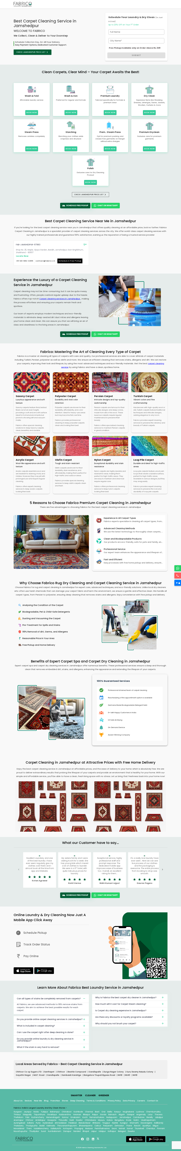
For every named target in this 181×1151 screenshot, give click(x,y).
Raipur (95, 1114)
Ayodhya (146, 1125)
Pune (38, 1123)
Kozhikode (78, 1111)
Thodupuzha (31, 1125)
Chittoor (61, 1071)
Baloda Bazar (84, 1123)
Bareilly (150, 1117)
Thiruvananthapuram (67, 1125)
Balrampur (55, 1111)
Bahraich (112, 1114)
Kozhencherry (37, 1117)
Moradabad (19, 1128)
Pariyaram (108, 1125)
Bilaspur (86, 1114)
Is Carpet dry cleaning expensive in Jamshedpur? (120, 1010)
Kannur (65, 1117)
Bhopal (86, 1131)
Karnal (130, 1128)
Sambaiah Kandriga (72, 1075)
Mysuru (101, 1120)
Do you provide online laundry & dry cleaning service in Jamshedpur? (45, 1039)
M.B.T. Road (39, 1075)
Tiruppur (106, 1123)
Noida (36, 1111)
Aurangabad (19, 1123)
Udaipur (102, 1131)
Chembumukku (153, 1111)
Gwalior (79, 1120)
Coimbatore (138, 1117)
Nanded (77, 1131)
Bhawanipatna (85, 1125)
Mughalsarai (128, 1111)
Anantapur (18, 1120)
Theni (29, 1128)
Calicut (97, 1125)
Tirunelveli (139, 1128)
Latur (150, 1114)
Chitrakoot (67, 1111)
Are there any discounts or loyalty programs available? (124, 1017)
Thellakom (18, 1117)
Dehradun (119, 1125)
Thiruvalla (62, 1120)
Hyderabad (48, 1123)
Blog (46, 1100)
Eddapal (130, 1114)
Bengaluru (119, 1120)
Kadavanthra (65, 1114)
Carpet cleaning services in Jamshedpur (60, 298)
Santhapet (49, 1071)
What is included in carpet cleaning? (36, 1025)
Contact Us (152, 1100)
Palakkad (73, 1123)
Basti (97, 1111)
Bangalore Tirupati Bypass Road (100, 1075)
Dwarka (131, 1131)
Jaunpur (27, 1111)
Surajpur (124, 1123)
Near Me (38, 1100)
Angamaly (141, 1114)
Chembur (150, 1128)
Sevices (28, 1100)
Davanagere (146, 1123)
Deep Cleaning (77, 1100)
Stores (65, 1100)
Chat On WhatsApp (108, 205)
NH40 (128, 1075)
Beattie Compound (77, 1071)
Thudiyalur (34, 1131)
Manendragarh (53, 1117)
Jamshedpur (125, 1117)
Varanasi (77, 1114)
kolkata (30, 1123)
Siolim (136, 1120)
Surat (43, 1131)
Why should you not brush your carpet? (115, 1023)
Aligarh (122, 1114)
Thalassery (19, 1125)
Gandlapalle (95, 1071)
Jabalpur (159, 1117)
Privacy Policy (114, 1100)
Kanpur (117, 1111)
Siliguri (155, 1125)
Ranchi (137, 1125)
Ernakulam (75, 1117)
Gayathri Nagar (23, 1075)
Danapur (67, 1131)
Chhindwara (90, 1120)
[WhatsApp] (177, 568)
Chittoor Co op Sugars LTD (29, 1071)
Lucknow (140, 1111)
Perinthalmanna (102, 1128)
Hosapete (51, 1120)
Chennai (89, 1111)
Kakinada (51, 1125)
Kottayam (67, 1128)
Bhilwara (96, 1123)
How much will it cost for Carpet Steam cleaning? (120, 1004)
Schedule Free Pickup (77, 205)
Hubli (71, 1120)
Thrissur (17, 1114)
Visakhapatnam (148, 1120)
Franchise (55, 1100)
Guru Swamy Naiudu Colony (140, 1071)
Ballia (109, 1111)
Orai (103, 1111)
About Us (18, 1100)
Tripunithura (39, 1114)
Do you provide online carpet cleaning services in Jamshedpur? (49, 1019)
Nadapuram (111, 1117)
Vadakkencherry (41, 1128)
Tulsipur (44, 1111)
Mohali (122, 1128)
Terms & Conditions (96, 1100)
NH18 (120, 1075)
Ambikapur (40, 1120)
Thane (129, 1125)
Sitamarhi (134, 1123)
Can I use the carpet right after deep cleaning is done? (45, 1032)
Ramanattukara (97, 1117)
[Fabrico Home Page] (23, 4)
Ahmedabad (60, 1123)
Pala (27, 1117)
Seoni (114, 1128)
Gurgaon (18, 1111)
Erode (128, 1120)
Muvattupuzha (20, 1131)
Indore (110, 1120)
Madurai (89, 1128)
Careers (141, 1100)
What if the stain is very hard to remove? (38, 1047)
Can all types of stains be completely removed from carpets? (49, 998)
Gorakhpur (52, 1114)
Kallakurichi (56, 1128)
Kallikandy (158, 1123)
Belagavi (122, 1131)
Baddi (42, 1125)
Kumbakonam (54, 1131)
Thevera (158, 1114)
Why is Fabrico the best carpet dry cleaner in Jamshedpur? (125, 997)
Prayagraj (78, 1128)
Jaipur (94, 1131)
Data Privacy (129, 1100)
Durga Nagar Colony (114, 1071)
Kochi (84, 1117)
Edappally (27, 1114)
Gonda (103, 1114)
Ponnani (161, 1128)
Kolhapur (112, 1131)
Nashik (115, 1123)
